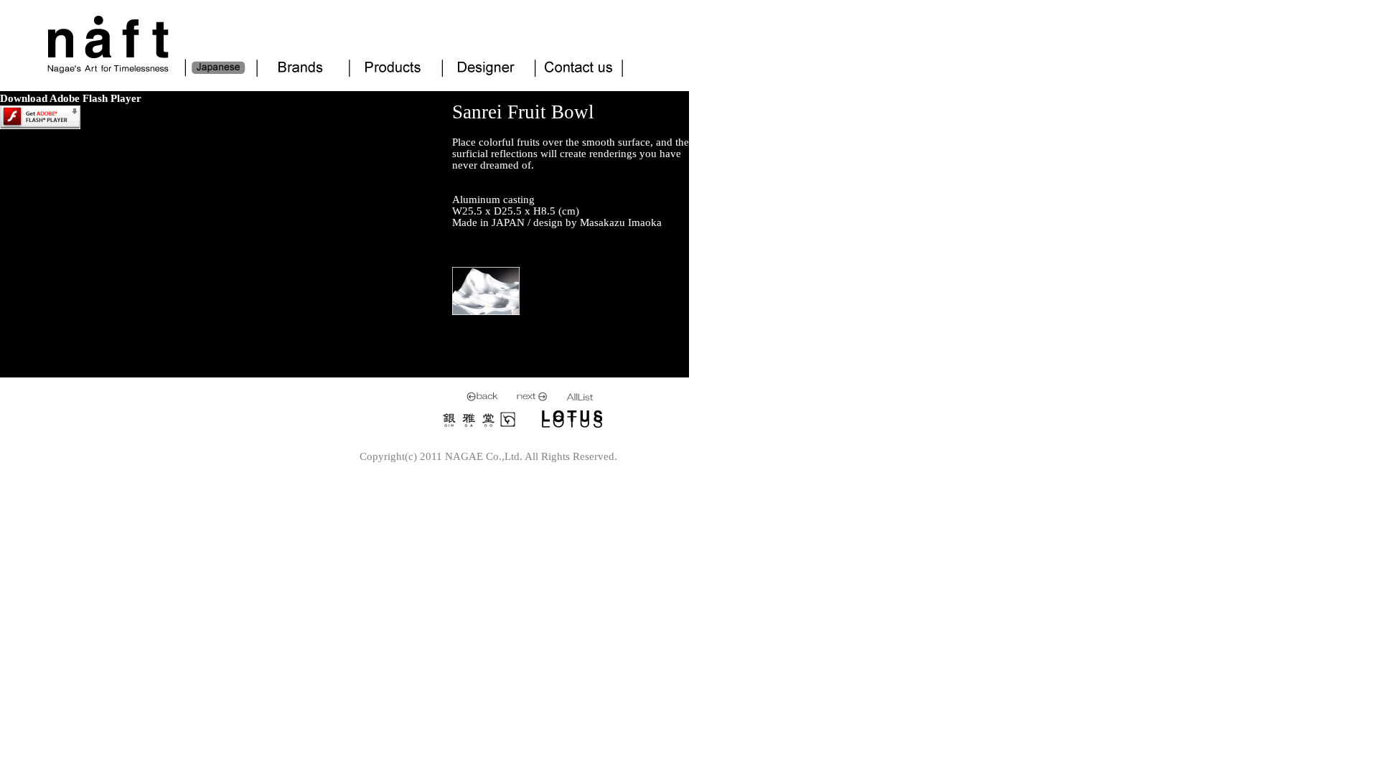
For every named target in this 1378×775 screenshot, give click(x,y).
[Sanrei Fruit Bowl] (486, 312)
